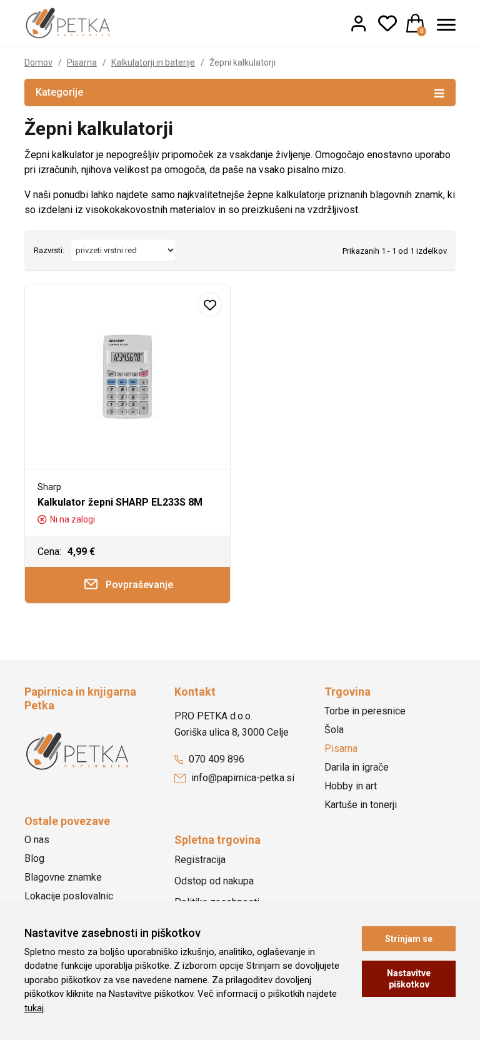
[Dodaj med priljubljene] (210, 305)
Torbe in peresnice (365, 711)
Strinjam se (408, 939)
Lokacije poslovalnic (68, 896)
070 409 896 (215, 759)
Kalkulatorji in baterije (153, 63)
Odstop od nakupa (214, 881)
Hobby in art (350, 786)
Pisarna (82, 63)
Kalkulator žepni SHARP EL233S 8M (120, 502)
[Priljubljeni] (387, 23)
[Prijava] (358, 23)
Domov (38, 63)
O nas (36, 840)
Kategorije (59, 92)
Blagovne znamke (63, 877)
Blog (34, 858)
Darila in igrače (356, 767)
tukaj (34, 1008)
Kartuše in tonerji (360, 805)
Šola (334, 730)
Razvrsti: (49, 250)
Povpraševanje (138, 585)
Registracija (200, 860)
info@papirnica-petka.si (241, 778)
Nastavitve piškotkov (409, 978)
